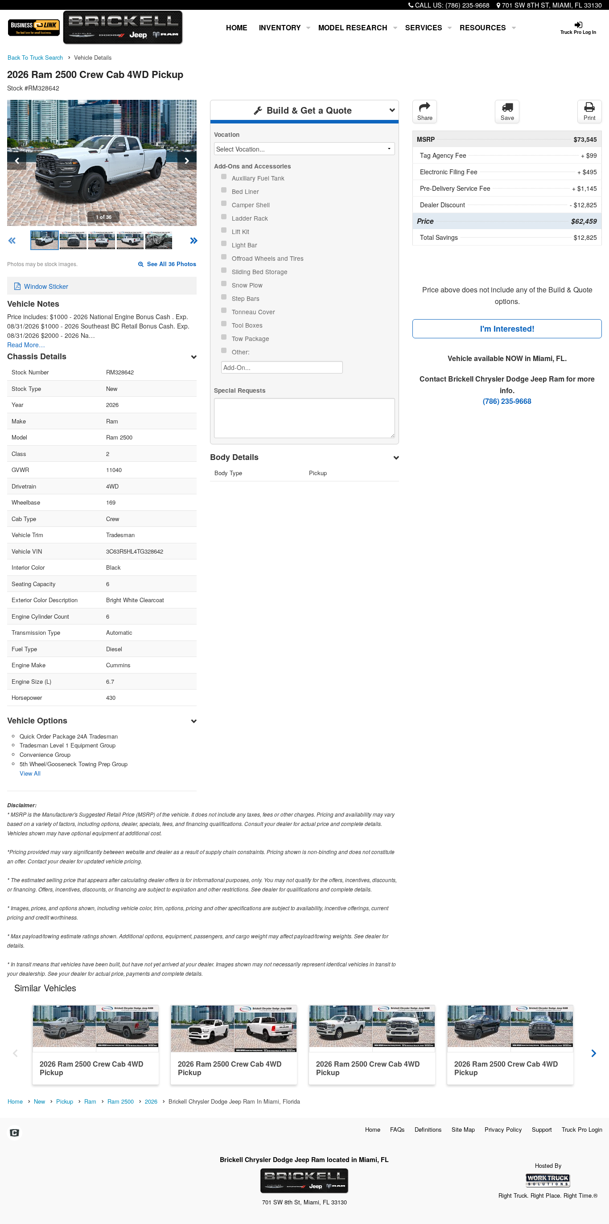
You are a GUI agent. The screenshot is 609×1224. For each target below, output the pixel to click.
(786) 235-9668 (467, 4)
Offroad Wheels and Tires (268, 258)
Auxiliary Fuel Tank (259, 178)
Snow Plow (248, 285)
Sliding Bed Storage (260, 271)
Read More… (26, 344)
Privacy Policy (503, 1129)
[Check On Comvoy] (14, 1133)
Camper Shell (252, 205)
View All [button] (30, 773)
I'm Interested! (507, 328)
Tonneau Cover (254, 312)
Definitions (428, 1129)
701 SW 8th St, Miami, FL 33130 (552, 4)
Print (590, 117)
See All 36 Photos (170, 264)
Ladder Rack (251, 218)
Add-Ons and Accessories (252, 166)
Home (236, 27)
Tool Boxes (248, 325)
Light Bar (245, 245)
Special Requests (240, 390)
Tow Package (251, 338)
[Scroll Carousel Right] (593, 1050)
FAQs (397, 1129)
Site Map (463, 1129)
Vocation (226, 134)
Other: (241, 352)
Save (507, 117)
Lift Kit (241, 231)
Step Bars (246, 298)
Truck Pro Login (582, 1129)
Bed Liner (246, 191)
